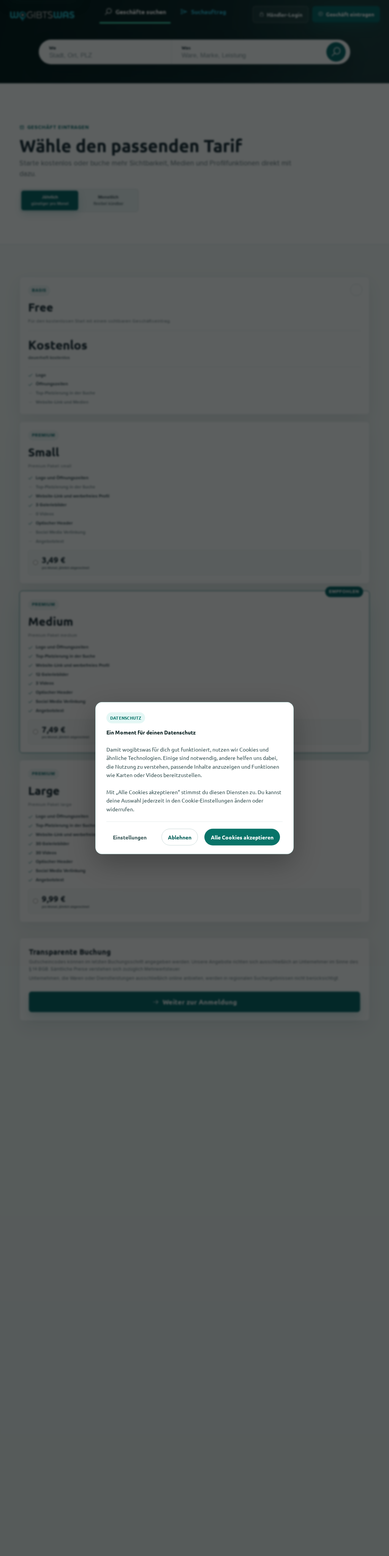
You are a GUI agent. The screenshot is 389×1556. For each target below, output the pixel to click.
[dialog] (194, 778)
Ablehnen (179, 836)
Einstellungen (130, 836)
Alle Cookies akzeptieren (242, 836)
